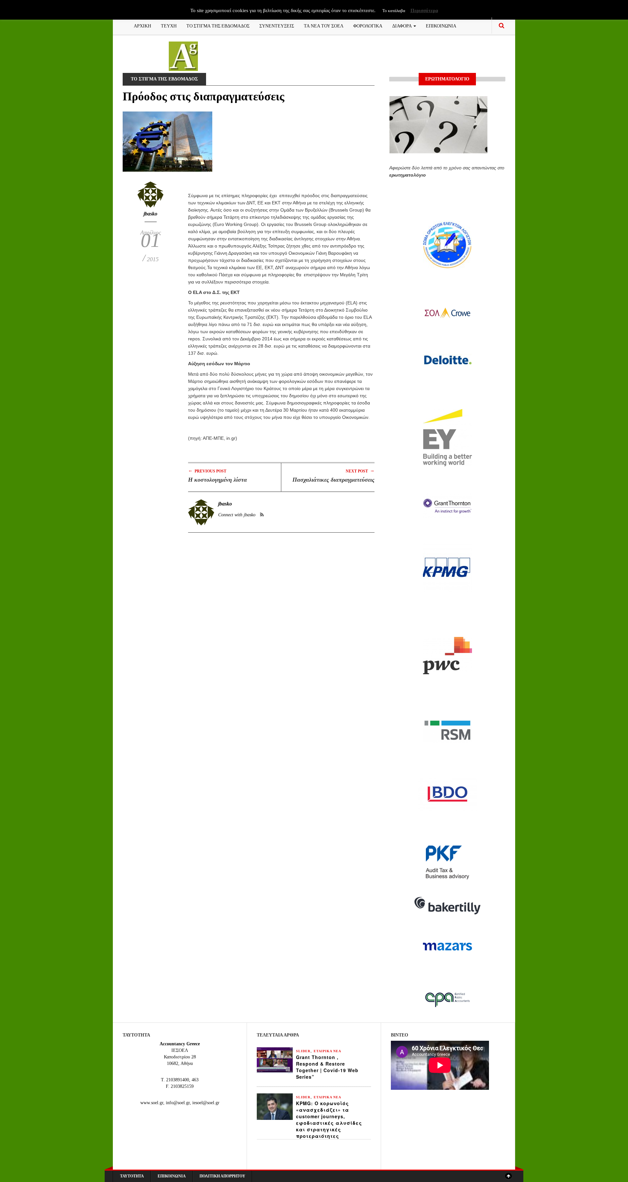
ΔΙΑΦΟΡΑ (402, 25)
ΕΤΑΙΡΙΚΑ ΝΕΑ (327, 1051)
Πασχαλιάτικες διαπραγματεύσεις (333, 479)
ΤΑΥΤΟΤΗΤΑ (132, 1176)
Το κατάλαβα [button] (393, 10)
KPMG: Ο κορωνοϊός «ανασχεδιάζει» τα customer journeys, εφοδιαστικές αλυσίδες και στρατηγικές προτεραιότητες (329, 1119)
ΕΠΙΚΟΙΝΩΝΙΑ (441, 25)
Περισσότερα (424, 10)
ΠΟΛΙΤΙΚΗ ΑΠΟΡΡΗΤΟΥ (222, 1176)
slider (303, 1051)
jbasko (150, 213)
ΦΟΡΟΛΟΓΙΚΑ (367, 25)
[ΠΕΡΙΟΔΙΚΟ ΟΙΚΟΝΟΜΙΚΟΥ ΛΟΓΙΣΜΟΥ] (183, 55)
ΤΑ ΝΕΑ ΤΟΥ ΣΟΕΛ (323, 25)
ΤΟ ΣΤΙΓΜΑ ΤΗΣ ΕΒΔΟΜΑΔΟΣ (218, 25)
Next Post (360, 470)
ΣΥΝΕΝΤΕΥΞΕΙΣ (276, 25)
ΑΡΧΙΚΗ (142, 25)
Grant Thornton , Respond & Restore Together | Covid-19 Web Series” (327, 1067)
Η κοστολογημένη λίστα (217, 479)
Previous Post (207, 470)
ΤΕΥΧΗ (169, 25)
